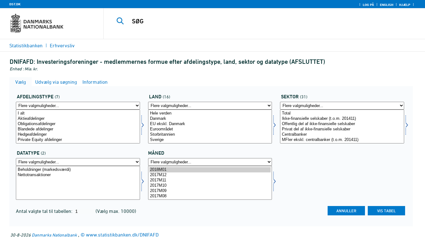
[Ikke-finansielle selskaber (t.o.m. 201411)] (342, 118)
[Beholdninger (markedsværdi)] (78, 169)
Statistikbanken (26, 45)
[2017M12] (210, 175)
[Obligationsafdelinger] (78, 124)
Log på (368, 4)
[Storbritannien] (210, 134)
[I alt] (78, 113)
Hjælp (404, 4)
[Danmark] (210, 118)
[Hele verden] (210, 113)
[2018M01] (210, 169)
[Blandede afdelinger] (78, 129)
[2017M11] (210, 180)
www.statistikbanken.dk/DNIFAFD (122, 234)
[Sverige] (210, 140)
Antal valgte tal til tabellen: (45, 211)
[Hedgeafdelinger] (78, 134)
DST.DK (15, 4)
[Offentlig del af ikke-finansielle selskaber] (342, 124)
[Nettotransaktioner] (78, 175)
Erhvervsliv (62, 45)
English (386, 4)
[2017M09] (210, 191)
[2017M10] (210, 185)
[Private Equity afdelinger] (78, 140)
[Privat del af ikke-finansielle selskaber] (342, 129)
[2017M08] (210, 196)
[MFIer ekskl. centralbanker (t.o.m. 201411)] (342, 140)
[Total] (342, 113)
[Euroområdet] (210, 129)
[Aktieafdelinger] (78, 118)
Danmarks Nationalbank (54, 234)
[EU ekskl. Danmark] (210, 124)
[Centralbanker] (342, 134)
